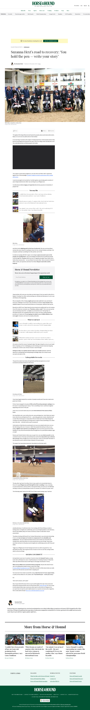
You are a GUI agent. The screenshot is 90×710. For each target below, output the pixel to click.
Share (16, 130)
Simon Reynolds (50, 658)
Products (56, 10)
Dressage (26, 47)
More (68, 10)
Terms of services (32, 281)
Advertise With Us (54, 681)
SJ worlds (10, 14)
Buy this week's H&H (17, 694)
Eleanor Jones (30, 658)
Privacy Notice (20, 282)
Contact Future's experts (31, 694)
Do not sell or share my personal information (45, 696)
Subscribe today (43, 585)
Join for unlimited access (51, 40)
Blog (40, 63)
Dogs (62, 10)
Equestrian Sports (16, 47)
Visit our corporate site (65, 704)
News (29, 10)
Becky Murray (70, 658)
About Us (52, 676)
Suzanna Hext (19, 63)
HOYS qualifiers (68, 14)
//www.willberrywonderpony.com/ (21, 568)
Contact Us (53, 678)
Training (49, 10)
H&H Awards (30, 14)
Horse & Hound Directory (76, 678)
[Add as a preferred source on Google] (45, 700)
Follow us (44, 130)
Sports (35, 10)
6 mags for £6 (52, 14)
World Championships (41, 14)
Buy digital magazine (46, 694)
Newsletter (77, 14)
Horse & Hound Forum (76, 681)
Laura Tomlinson (9, 658)
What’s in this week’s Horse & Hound (39, 676)
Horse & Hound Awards (76, 676)
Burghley (60, 14)
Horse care (42, 10)
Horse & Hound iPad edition (37, 678)
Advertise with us (73, 694)
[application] (34, 157)
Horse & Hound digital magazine (38, 681)
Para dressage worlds (20, 14)
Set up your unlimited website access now (35, 590)
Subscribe (23, 10)
